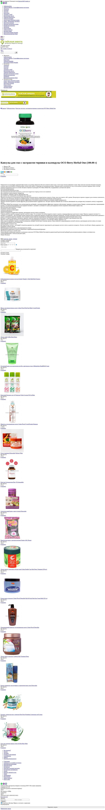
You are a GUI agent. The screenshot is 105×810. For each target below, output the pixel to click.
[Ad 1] (29, 94)
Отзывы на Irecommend (10, 754)
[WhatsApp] (11, 172)
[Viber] (9, 172)
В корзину (3, 176)
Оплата (6, 751)
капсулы (6, 239)
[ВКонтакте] (3, 172)
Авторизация (7, 775)
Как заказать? (7, 750)
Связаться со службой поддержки (12, 762)
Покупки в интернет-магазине (12, 768)
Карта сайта (7, 779)
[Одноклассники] (4, 172)
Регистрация (7, 776)
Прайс (5, 774)
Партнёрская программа (10, 764)
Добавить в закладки (52, 179)
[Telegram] (6, 172)
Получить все (4, 796)
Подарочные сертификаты (11, 769)
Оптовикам (7, 767)
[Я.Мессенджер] (1, 172)
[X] (8, 172)
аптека (10, 239)
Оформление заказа (6, 808)
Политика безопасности (10, 758)
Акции (5, 771)
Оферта (6, 757)
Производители (8, 765)
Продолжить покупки (52, 807)
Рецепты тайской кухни (10, 772)
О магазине (7, 761)
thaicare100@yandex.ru (24, 1)
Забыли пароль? (8, 778)
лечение (15, 239)
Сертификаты (7, 756)
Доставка (6, 753)
